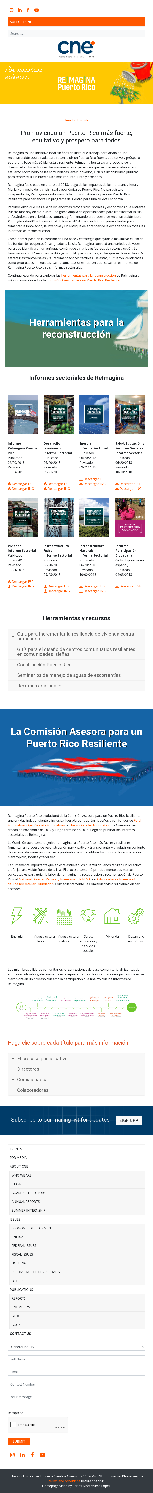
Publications (21, 1289)
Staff (16, 1184)
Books (17, 1325)
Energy (18, 1237)
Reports (19, 1298)
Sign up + (129, 1120)
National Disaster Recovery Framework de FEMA (55, 879)
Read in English (76, 120)
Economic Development (32, 1228)
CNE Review (21, 1307)
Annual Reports (26, 1201)
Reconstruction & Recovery (36, 1272)
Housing (19, 1263)
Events (16, 1149)
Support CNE (21, 22)
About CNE (19, 1166)
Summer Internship (29, 1210)
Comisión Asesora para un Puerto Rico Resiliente (83, 280)
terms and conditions (64, 1481)
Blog (16, 1316)
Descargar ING (22, 488)
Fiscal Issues (22, 1254)
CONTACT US (20, 1333)
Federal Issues (24, 1245)
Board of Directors (29, 1193)
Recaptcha (15, 1413)
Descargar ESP (22, 484)
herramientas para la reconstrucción (88, 275)
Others (18, 1281)
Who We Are (21, 1175)
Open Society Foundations (46, 825)
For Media (18, 1157)
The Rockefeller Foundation (89, 825)
